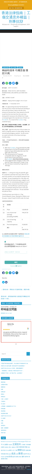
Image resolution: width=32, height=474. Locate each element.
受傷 (25, 447)
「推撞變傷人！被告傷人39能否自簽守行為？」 (12, 370)
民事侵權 (3, 408)
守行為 (7, 450)
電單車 (26, 456)
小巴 (13, 450)
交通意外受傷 (5, 67)
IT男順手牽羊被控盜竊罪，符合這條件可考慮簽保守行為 (14, 363)
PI (17, 441)
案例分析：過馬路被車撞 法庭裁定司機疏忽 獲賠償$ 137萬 (15, 297)
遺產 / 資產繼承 (4, 428)
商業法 (2, 394)
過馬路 (19, 456)
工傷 (16, 450)
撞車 (29, 450)
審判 (10, 450)
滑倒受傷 (3, 411)
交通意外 (17, 444)
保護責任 (7, 447)
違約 (23, 457)
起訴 (13, 456)
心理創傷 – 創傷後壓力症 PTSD (8, 406)
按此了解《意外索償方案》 (16, 8)
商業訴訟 (3, 396)
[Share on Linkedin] (10, 83)
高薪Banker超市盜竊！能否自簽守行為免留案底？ (13, 366)
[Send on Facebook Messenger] (13, 83)
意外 (23, 450)
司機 (29, 447)
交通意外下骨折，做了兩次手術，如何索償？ (12, 373)
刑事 (2, 389)
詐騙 (2, 420)
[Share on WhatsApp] (6, 83)
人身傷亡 (23, 444)
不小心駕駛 (4, 444)
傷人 (10, 447)
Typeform (9, 269)
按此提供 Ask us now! (9, 311)
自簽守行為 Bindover (6, 416)
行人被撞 (3, 418)
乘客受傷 (3, 382)
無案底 (10, 454)
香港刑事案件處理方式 (17, 236)
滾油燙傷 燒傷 (4, 413)
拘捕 (27, 450)
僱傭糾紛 (3, 387)
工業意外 (3, 401)
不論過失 (10, 444)
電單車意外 (3, 430)
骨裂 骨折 (3, 432)
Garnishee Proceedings (11, 441)
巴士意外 (3, 404)
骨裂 (6, 459)
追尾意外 (20, 67)
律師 (19, 449)
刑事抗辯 (3, 391)
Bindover (3, 441)
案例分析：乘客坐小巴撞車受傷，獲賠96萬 (15, 289)
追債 (2, 423)
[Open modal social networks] (16, 83)
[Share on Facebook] (3, 83)
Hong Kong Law (17, 75)
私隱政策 (29, 469)
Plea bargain (21, 441)
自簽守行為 (26, 454)
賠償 (10, 456)
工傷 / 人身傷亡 (13, 67)
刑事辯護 (21, 447)
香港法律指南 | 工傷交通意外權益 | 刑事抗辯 (16, 17)
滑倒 (7, 454)
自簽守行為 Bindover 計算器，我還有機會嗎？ (12, 368)
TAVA (29, 441)
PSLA (26, 441)
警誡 (7, 456)
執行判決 (3, 450)
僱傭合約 (14, 447)
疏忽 (24, 75)
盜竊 (17, 454)
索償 (20, 453)
